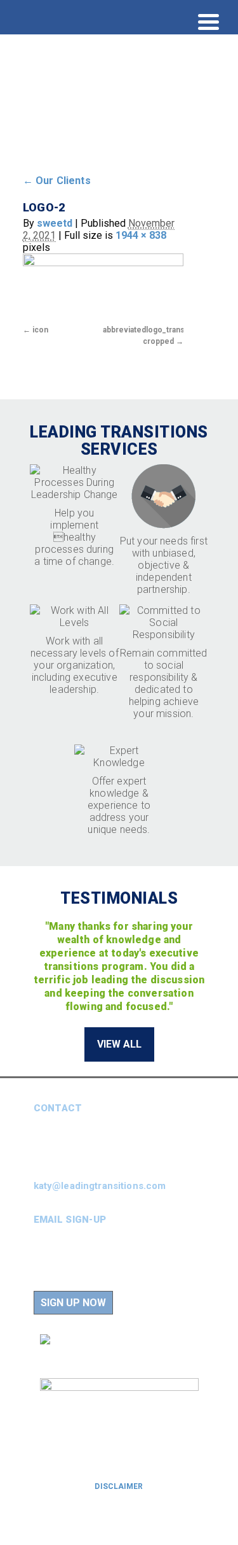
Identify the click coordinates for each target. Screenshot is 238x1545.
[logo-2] (103, 287)
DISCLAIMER (119, 1486)
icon (40, 329)
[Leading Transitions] (101, 139)
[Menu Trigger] (208, 20)
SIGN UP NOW (73, 1303)
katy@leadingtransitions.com (100, 1186)
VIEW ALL (119, 1044)
